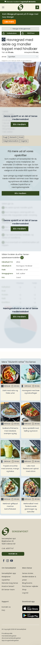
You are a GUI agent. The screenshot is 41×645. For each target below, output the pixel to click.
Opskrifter (6, 580)
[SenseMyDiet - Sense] (20, 7)
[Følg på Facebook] (3, 560)
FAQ (3, 610)
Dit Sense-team (8, 589)
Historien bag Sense (10, 583)
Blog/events (27, 583)
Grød (21, 137)
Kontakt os (6, 607)
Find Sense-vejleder (30, 586)
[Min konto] (37, 7)
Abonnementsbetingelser (11, 638)
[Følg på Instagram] (7, 560)
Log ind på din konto (28, 2)
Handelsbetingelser (9, 636)
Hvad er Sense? (8, 586)
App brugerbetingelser (10, 640)
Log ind (25, 593)
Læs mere (9, 22)
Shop (24, 589)
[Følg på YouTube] (11, 560)
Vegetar (24, 141)
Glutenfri (13, 137)
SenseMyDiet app (9, 573)
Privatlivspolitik (7, 633)
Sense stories (27, 573)
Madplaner (6, 576)
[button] (3, 7)
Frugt (5, 137)
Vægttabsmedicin (11, 141)
